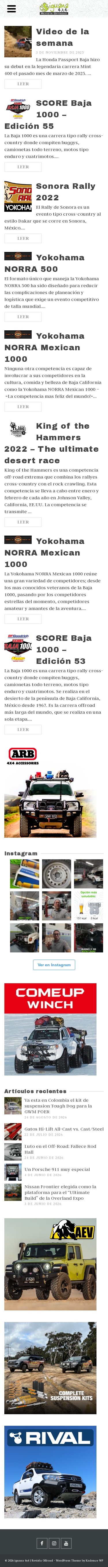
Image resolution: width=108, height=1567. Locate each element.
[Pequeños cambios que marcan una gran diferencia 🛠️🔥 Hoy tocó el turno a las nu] (56, 873)
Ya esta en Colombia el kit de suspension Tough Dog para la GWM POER (58, 1105)
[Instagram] (54, 1543)
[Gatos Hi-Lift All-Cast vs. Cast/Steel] (13, 1131)
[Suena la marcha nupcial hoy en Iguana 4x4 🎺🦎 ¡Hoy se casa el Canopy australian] (24, 905)
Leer (23, 84)
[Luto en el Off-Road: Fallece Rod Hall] (13, 1152)
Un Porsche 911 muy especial (57, 1169)
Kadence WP (94, 1560)
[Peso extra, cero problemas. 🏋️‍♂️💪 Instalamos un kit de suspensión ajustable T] (88, 873)
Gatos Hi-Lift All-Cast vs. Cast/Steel (64, 1129)
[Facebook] (42, 1543)
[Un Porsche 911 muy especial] (13, 1172)
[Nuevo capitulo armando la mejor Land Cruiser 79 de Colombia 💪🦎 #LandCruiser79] (56, 937)
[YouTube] (66, 1543)
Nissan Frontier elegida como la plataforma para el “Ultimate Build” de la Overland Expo (60, 1192)
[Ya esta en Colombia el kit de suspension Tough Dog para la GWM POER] (13, 1105)
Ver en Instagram (54, 965)
